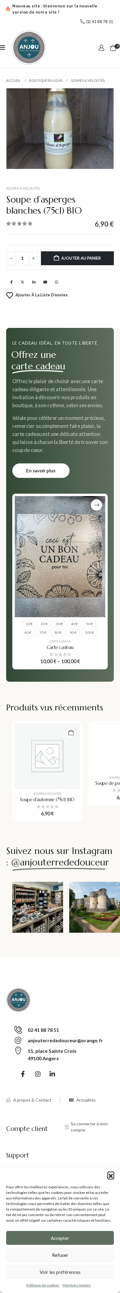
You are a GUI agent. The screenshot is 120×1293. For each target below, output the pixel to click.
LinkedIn (34, 282)
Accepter (60, 1238)
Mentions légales (76, 1285)
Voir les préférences (60, 1272)
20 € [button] (44, 623)
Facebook (11, 282)
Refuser (60, 1255)
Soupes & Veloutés (23, 188)
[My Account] (101, 47)
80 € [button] (58, 632)
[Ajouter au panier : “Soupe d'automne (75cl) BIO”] (71, 732)
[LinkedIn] (52, 1074)
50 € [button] (89, 623)
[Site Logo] (29, 48)
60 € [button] (27, 632)
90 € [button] (73, 632)
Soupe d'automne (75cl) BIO (47, 799)
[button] (111, 1175)
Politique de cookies (42, 1285)
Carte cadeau (60, 641)
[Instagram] (38, 1074)
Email (45, 282)
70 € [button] (42, 632)
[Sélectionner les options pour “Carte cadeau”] (96, 505)
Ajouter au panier (81, 258)
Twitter (22, 282)
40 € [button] (74, 623)
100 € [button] (89, 632)
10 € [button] (29, 623)
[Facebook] (23, 1074)
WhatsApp (57, 282)
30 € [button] (59, 623)
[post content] (60, 556)
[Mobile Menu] (2, 47)
